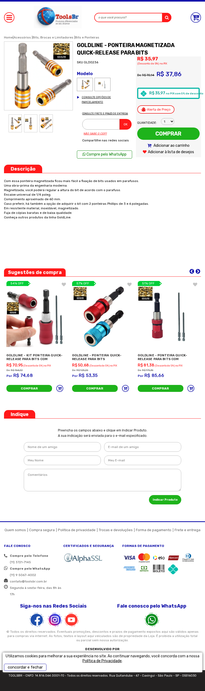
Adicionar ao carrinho (171, 145)
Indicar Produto (165, 499)
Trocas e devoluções (116, 530)
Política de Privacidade (102, 661)
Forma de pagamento (153, 530)
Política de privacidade (77, 530)
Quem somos (15, 530)
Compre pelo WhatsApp (106, 154)
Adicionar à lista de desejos (171, 152)
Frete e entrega (187, 530)
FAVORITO (64, 284)
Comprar (168, 133)
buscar (166, 17)
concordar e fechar (25, 667)
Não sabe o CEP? (95, 133)
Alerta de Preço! (156, 109)
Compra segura (42, 530)
